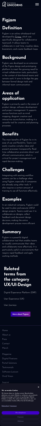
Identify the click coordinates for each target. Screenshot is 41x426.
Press (4, 339)
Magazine (6, 354)
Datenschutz (5, 406)
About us (6, 335)
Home (5, 330)
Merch (5, 348)
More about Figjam (20, 314)
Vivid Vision (7, 376)
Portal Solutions (9, 363)
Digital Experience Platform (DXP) (20, 292)
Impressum (13, 406)
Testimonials (7, 367)
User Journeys (10, 305)
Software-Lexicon (10, 372)
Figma (18, 37)
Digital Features (9, 359)
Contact (6, 344)
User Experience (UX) (14, 299)
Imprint (5, 382)
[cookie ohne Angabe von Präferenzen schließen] (38, 387)
